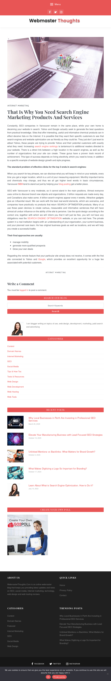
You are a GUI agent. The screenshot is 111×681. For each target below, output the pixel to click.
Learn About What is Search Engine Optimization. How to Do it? (61, 485)
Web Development (15, 386)
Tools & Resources (15, 376)
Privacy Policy (66, 590)
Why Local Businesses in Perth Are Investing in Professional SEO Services (62, 419)
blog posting (65, 184)
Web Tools (12, 396)
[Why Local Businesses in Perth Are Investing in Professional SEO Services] (15, 421)
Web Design (12, 381)
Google (41, 259)
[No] (107, 673)
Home (62, 585)
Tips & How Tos (14, 371)
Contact (63, 595)
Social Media (13, 366)
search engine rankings (46, 146)
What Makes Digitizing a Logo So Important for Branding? (58, 468)
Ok (48, 677)
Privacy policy (59, 677)
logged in (24, 289)
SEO (9, 361)
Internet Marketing (55, 272)
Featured (11, 625)
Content (10, 346)
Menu (58, 4)
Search (55, 311)
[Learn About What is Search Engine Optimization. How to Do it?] (13, 489)
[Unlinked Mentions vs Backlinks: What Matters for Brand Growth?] (15, 455)
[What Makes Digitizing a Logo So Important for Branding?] (15, 472)
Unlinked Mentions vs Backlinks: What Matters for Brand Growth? (62, 451)
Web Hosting (13, 391)
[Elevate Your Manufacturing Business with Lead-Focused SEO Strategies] (15, 438)
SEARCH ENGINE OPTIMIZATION (44, 218)
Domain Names (14, 351)
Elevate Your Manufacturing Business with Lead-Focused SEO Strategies (66, 434)
